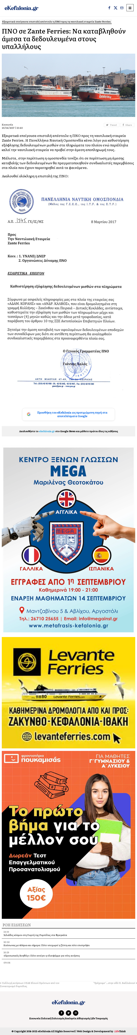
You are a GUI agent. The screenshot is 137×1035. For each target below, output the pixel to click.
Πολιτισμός (58, 1018)
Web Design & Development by (101, 1031)
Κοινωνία (34, 1018)
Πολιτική (46, 1018)
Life (92, 1018)
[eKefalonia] (21, 8)
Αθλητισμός (83, 1018)
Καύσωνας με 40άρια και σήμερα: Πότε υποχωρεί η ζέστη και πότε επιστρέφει (47, 945)
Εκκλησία (70, 1018)
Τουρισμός (101, 1018)
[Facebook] (109, 8)
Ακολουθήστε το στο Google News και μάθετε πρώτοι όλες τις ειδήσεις (68, 431)
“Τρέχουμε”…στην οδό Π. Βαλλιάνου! (114, 983)
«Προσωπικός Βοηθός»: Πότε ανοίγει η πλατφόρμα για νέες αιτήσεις (42, 955)
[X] (115, 8)
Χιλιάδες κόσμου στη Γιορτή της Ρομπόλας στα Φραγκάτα (35, 935)
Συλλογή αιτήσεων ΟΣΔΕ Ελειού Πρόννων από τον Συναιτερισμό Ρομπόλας (29, 984)
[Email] (122, 8)
